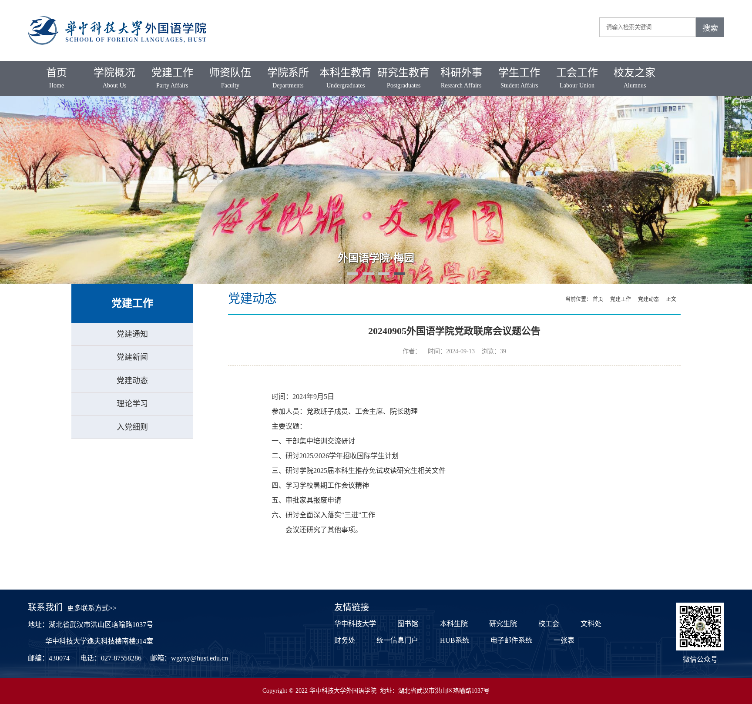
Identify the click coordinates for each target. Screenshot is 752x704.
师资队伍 (230, 78)
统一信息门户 (397, 640)
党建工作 (172, 78)
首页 (56, 78)
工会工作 (577, 78)
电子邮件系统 (511, 640)
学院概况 (114, 78)
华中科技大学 (355, 623)
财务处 (344, 640)
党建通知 (132, 334)
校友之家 (634, 78)
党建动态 (132, 380)
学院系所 (288, 78)
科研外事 (461, 78)
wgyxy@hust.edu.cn (199, 658)
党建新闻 (132, 357)
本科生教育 (345, 78)
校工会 (548, 623)
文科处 (591, 623)
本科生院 (454, 623)
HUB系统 (454, 640)
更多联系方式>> (92, 608)
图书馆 (407, 623)
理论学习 (132, 403)
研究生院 (503, 623)
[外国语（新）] (117, 13)
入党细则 (132, 427)
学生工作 (519, 78)
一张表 (564, 640)
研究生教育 (403, 78)
